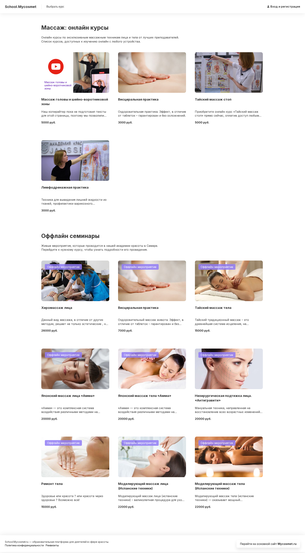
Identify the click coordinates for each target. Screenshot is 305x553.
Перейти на (268, 544)
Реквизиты (52, 545)
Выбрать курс (55, 6)
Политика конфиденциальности (24, 545)
